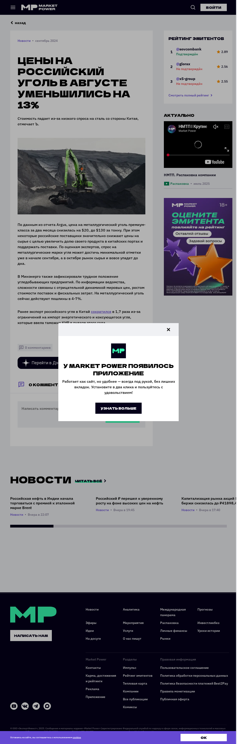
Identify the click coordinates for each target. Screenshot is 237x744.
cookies (77, 737)
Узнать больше (118, 408)
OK (204, 737)
